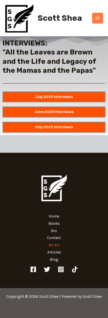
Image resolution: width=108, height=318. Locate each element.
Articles (54, 252)
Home (54, 216)
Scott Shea (60, 18)
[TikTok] (75, 269)
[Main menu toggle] (97, 18)
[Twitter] (47, 269)
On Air (54, 245)
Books (54, 223)
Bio (54, 230)
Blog (54, 259)
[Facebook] (33, 269)
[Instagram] (61, 269)
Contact (54, 238)
